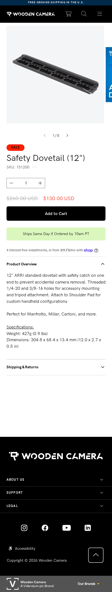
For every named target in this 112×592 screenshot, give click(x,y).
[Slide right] (67, 136)
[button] (84, 14)
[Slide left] (44, 136)
